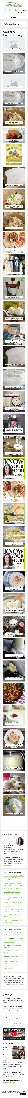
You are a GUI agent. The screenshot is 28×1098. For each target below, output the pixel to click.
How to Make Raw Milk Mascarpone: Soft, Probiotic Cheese (14, 678)
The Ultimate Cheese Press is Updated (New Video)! (14, 408)
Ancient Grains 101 (9, 906)
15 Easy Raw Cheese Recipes (14, 522)
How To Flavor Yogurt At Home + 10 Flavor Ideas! (14, 723)
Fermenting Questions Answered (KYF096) (14, 476)
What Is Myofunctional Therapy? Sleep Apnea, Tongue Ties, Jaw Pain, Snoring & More (14, 878)
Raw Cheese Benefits (14, 140)
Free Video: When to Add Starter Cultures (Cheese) (14, 341)
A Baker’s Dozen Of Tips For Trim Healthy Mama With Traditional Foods (14, 745)
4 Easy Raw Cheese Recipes (14, 103)
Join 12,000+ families (13, 10)
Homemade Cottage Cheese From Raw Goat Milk (14, 206)
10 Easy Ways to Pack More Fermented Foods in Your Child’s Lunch (14, 430)
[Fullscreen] (23, 1038)
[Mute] (21, 1038)
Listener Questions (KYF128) (14, 566)
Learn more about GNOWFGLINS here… (14, 1024)
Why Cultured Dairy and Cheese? (14, 228)
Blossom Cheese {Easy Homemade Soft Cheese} (14, 498)
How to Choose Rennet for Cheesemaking (14, 655)
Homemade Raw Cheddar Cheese (14, 185)
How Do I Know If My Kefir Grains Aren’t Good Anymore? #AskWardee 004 (14, 610)
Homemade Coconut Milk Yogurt (14, 49)
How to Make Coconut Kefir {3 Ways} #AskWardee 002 (14, 588)
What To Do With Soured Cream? (14, 273)
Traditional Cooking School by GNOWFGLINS (14, 4)
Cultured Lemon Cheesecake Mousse (14, 813)
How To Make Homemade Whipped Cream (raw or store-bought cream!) (13, 940)
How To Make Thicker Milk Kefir (14, 387)
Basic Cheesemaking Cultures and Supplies (14, 122)
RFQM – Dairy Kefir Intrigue (14, 87)
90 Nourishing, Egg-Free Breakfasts (14, 701)
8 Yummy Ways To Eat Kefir (14, 71)
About (11, 1092)
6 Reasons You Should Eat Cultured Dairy (14, 249)
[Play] (5, 1038)
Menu (15, 17)
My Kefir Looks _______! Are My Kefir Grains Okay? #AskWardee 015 (14, 768)
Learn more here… (11, 1082)
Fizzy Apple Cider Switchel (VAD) (13, 888)
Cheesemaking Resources (14, 162)
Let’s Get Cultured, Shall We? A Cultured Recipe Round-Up (14, 453)
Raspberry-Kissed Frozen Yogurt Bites (14, 791)
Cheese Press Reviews (14, 297)
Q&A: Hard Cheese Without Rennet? (14, 364)
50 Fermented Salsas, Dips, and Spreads (14, 543)
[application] (14, 1034)
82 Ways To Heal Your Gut (14, 634)
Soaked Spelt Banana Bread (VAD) (13, 902)
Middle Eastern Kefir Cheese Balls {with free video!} (14, 318)
